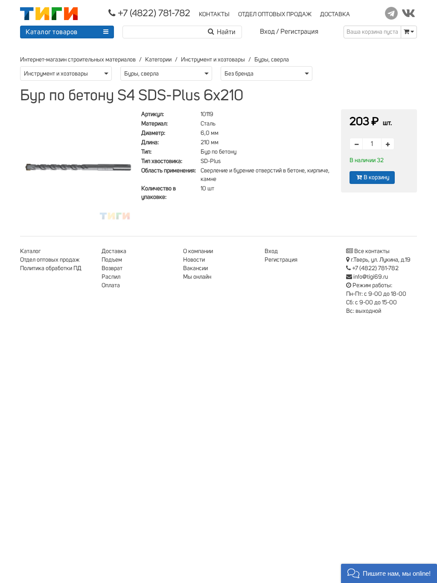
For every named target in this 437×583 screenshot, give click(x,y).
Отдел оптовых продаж (50, 260)
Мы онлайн (197, 277)
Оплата (111, 286)
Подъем (112, 260)
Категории (158, 60)
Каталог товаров (52, 32)
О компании (198, 251)
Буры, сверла (271, 60)
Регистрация (299, 31)
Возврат (112, 268)
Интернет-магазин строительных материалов (78, 60)
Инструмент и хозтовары (213, 60)
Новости (194, 260)
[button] (389, 573)
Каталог (30, 251)
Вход (267, 31)
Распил (111, 277)
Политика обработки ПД (51, 268)
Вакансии (195, 268)
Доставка (114, 251)
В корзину (376, 178)
